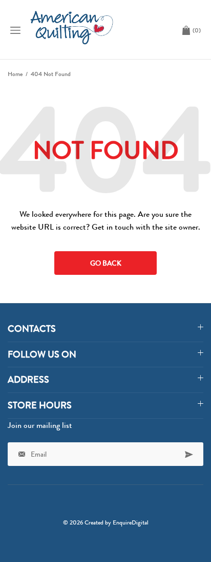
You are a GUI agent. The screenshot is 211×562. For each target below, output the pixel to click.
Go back (105, 263)
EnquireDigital (131, 522)
